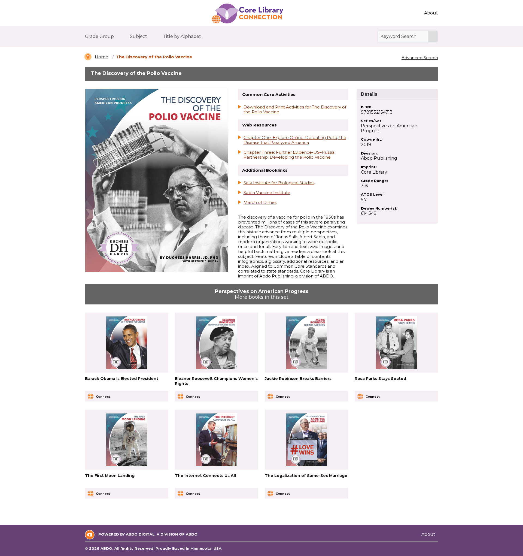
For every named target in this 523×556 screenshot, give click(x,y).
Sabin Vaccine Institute (267, 192)
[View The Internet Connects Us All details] (217, 439)
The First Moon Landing (110, 475)
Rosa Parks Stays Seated (380, 378)
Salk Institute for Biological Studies (279, 182)
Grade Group (99, 36)
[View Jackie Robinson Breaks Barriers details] (306, 342)
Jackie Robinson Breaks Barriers (298, 378)
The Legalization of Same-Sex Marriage (306, 475)
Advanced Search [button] (420, 57)
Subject (138, 36)
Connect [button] (103, 396)
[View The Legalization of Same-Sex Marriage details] (306, 439)
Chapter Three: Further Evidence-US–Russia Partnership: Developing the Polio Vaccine (289, 155)
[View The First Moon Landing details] (127, 439)
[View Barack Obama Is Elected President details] (127, 342)
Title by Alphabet (182, 36)
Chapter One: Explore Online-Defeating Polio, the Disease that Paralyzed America (295, 140)
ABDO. (107, 548)
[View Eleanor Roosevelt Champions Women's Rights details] (217, 342)
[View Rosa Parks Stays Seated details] (396, 342)
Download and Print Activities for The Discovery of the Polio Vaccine (295, 109)
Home (101, 56)
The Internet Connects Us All (205, 475)
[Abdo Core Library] (247, 14)
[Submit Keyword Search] (433, 36)
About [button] (431, 13)
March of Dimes (260, 202)
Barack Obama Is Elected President (121, 378)
